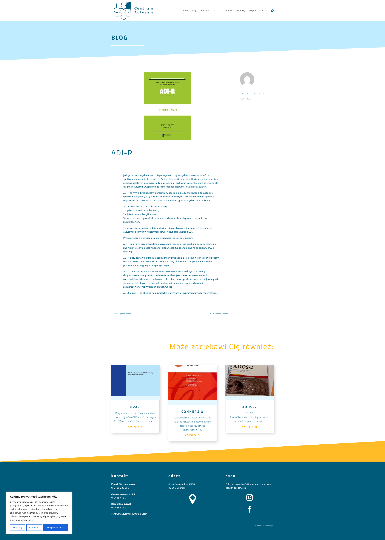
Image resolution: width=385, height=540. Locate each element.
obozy (203, 10)
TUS (216, 10)
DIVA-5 (135, 407)
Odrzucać (34, 527)
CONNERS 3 (192, 411)
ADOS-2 (249, 407)
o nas (185, 10)
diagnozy (240, 10)
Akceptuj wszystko (55, 527)
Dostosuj (17, 527)
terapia (228, 10)
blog (194, 10)
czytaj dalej (135, 426)
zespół (252, 10)
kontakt (264, 10)
